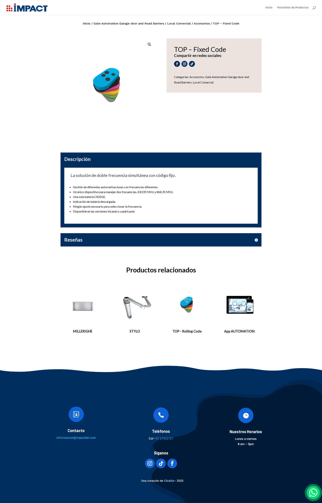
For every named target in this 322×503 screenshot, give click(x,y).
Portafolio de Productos (293, 7)
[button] (149, 44)
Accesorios (202, 23)
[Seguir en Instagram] (184, 64)
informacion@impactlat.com (76, 438)
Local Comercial (179, 23)
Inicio (269, 7)
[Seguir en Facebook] (177, 64)
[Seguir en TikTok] (192, 64)
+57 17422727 (163, 438)
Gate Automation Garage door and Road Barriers (129, 23)
